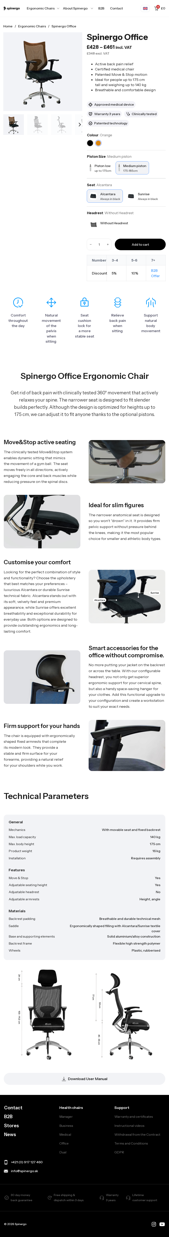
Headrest (110, 213)
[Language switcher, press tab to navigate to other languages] (145, 8)
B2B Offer (155, 273)
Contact (116, 8)
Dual (62, 1152)
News (10, 1134)
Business (66, 1126)
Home (8, 26)
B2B (101, 8)
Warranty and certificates (133, 1116)
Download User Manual (87, 1079)
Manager (66, 1116)
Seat (99, 185)
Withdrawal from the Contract (137, 1134)
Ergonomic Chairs (32, 26)
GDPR (119, 1152)
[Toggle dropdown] (58, 8)
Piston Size (109, 156)
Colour (99, 135)
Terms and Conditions (131, 1143)
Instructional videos (129, 1126)
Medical (65, 1134)
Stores (11, 1125)
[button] (90, 143)
